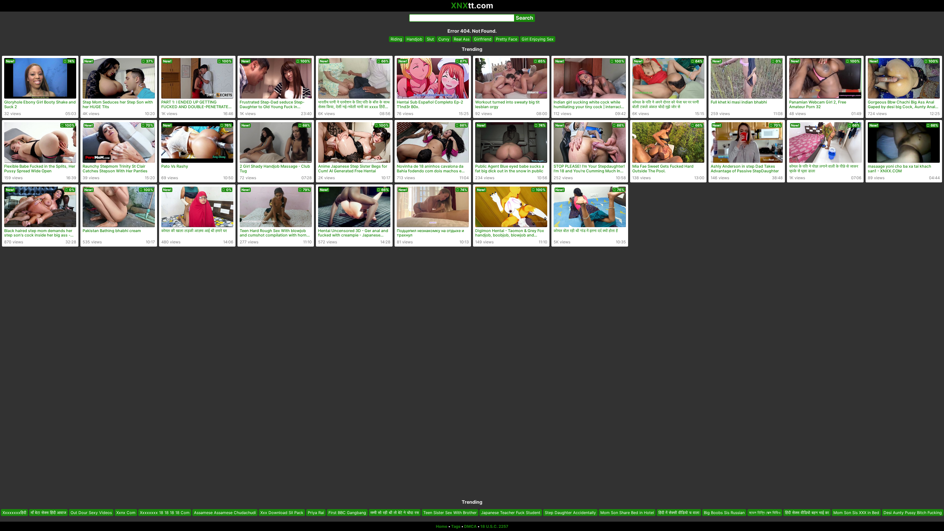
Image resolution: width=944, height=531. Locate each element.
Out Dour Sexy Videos (91, 512)
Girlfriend (482, 39)
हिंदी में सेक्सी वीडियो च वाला (678, 512)
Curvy (443, 39)
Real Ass (462, 39)
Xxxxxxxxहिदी (14, 512)
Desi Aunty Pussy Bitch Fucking (913, 512)
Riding (396, 39)
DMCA (470, 526)
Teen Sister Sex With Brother (450, 512)
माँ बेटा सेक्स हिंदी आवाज (48, 512)
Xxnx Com (125, 512)
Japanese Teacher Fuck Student (510, 512)
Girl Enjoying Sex (538, 39)
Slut (430, 39)
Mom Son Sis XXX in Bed (856, 512)
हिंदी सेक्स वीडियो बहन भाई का (807, 512)
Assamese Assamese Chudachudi (225, 512)
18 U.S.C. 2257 (494, 526)
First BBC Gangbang (347, 512)
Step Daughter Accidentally (570, 512)
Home (441, 526)
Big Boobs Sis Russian (724, 512)
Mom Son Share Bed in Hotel (627, 512)
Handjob (414, 39)
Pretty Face (506, 39)
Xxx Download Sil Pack (281, 512)
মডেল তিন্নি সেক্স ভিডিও (765, 512)
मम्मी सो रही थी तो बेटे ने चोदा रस (394, 512)
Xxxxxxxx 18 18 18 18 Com (165, 512)
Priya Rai (316, 512)
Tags (455, 526)
